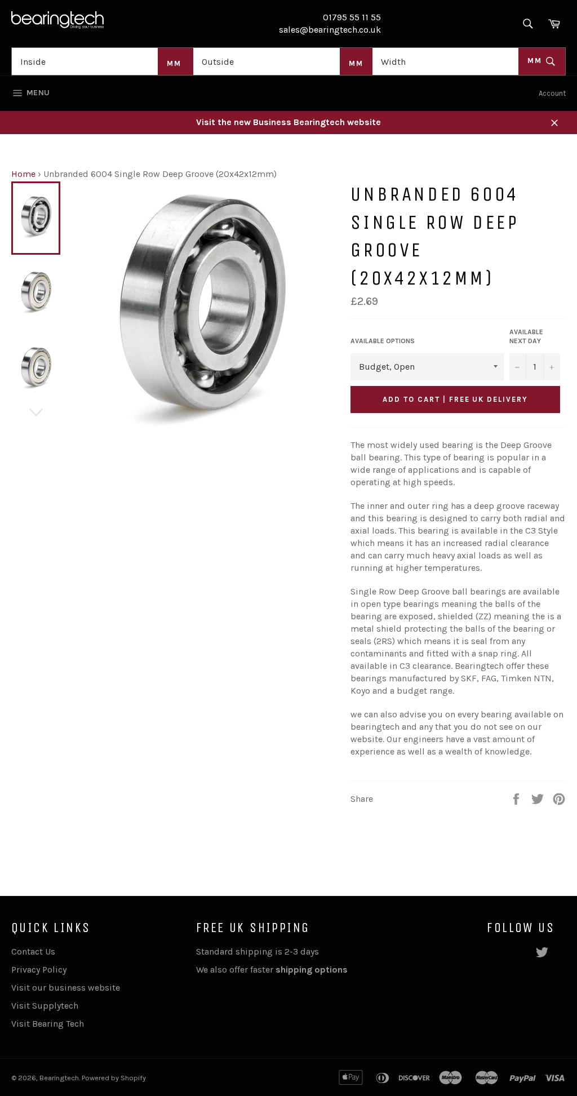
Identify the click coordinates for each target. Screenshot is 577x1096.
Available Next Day (526, 336)
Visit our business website (65, 987)
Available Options (382, 341)
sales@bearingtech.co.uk (330, 29)
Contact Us (33, 951)
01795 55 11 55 (352, 17)
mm (536, 60)
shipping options (313, 969)
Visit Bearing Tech (47, 1023)
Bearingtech (59, 1077)
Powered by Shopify (114, 1077)
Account (552, 93)
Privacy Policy (38, 969)
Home (23, 173)
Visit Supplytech (44, 1005)
